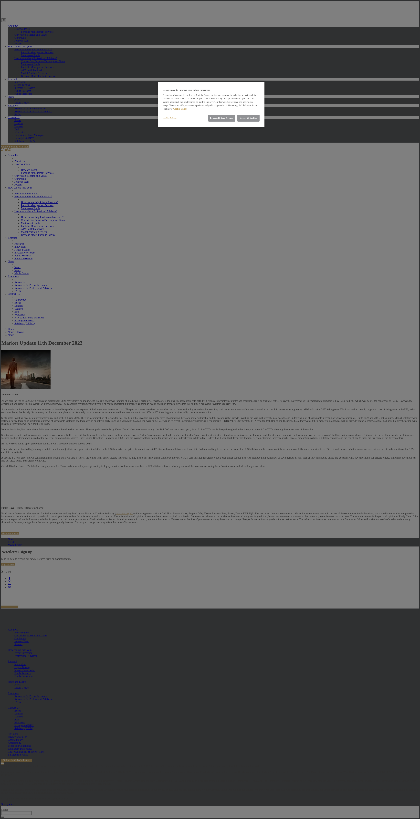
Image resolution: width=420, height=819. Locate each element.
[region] (211, 104)
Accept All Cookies (248, 118)
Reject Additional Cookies (221, 118)
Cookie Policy (180, 109)
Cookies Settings (170, 118)
